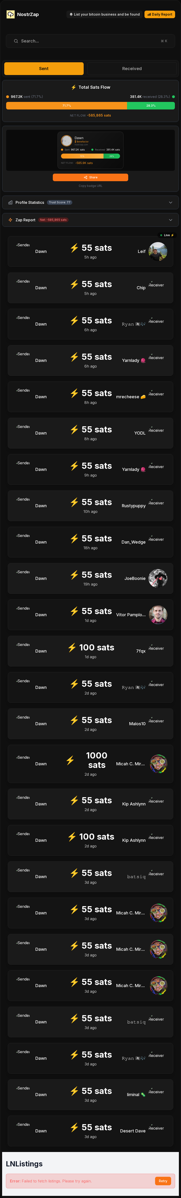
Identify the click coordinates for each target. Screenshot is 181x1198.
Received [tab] (132, 68)
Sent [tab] (44, 68)
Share (93, 177)
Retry (163, 1181)
